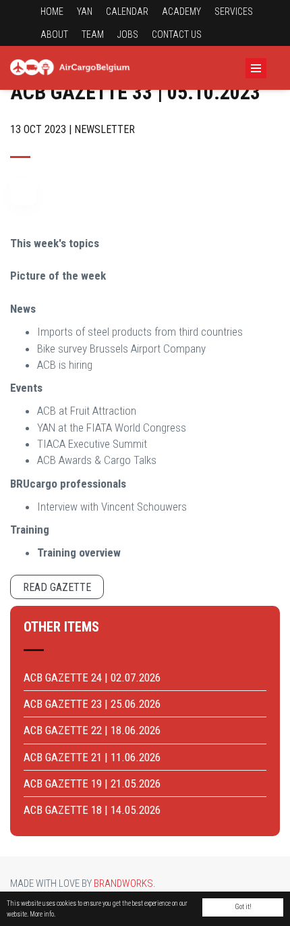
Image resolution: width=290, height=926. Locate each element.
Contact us (177, 34)
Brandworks (123, 883)
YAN (84, 11)
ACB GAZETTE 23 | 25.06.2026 (92, 704)
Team (93, 34)
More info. (42, 914)
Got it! (243, 906)
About (54, 34)
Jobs (127, 34)
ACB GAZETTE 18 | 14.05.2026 (92, 810)
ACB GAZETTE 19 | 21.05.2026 (92, 783)
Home (51, 11)
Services (233, 11)
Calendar (127, 11)
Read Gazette (57, 587)
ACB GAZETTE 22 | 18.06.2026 (92, 730)
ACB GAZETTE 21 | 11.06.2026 (92, 757)
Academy (181, 11)
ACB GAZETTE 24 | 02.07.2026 (92, 677)
